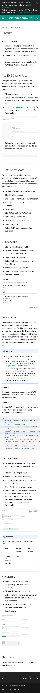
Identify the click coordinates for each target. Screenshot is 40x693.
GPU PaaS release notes (23, 13)
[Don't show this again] (37, 2)
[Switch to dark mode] (31, 18)
